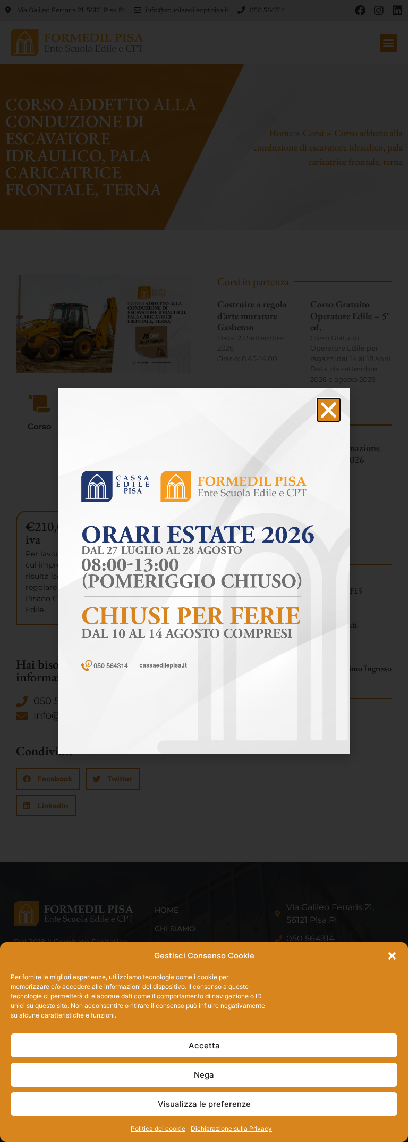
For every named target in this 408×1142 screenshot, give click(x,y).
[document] (204, 571)
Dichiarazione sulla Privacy (231, 1128)
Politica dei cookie (158, 1128)
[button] (392, 956)
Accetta (204, 1045)
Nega (204, 1075)
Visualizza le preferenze (204, 1104)
